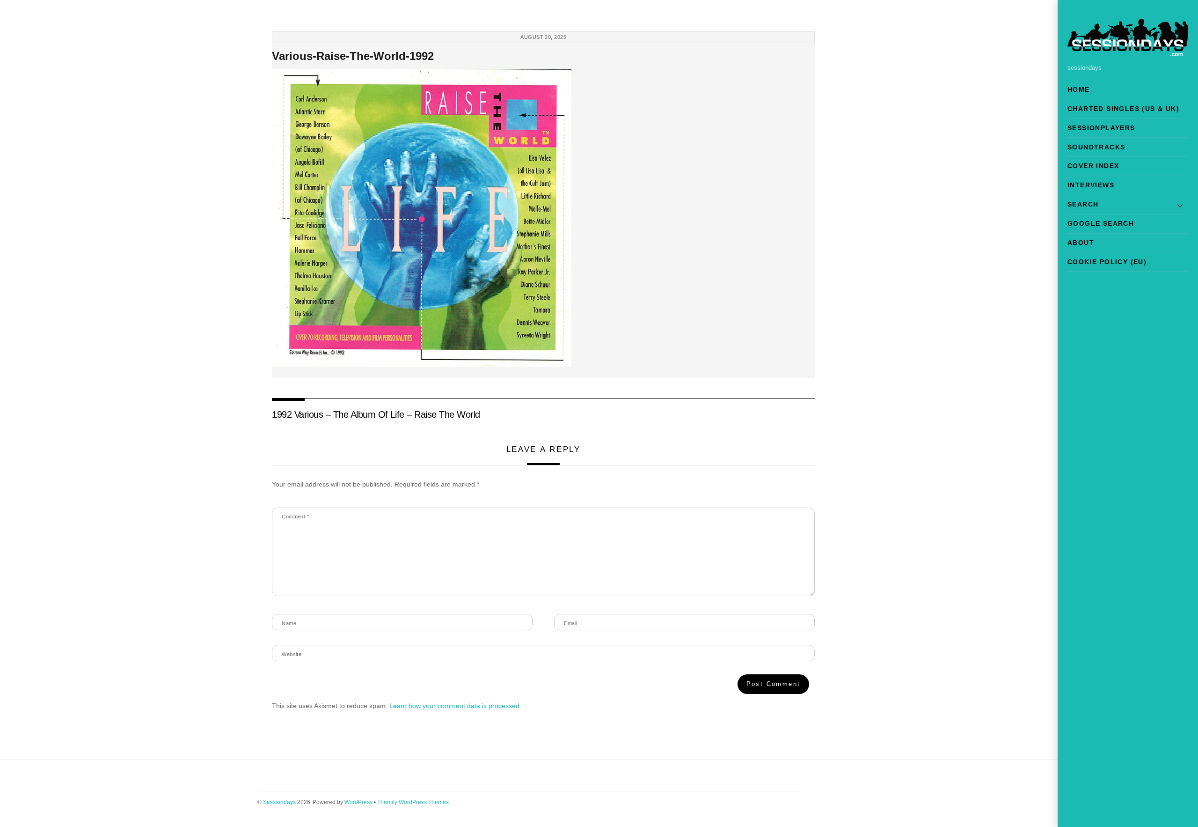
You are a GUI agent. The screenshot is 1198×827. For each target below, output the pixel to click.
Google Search (1100, 223)
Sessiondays (279, 802)
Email (570, 623)
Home (1078, 89)
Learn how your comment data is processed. (455, 705)
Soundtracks (1096, 147)
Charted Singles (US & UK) (1123, 108)
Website (291, 654)
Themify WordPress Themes (413, 802)
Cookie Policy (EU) (1107, 262)
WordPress (358, 802)
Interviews (1090, 185)
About (1080, 242)
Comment (295, 516)
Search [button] (1082, 204)
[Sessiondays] (1127, 52)
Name (289, 623)
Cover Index (1093, 166)
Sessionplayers (1101, 128)
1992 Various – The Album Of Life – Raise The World (376, 414)
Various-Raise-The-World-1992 (353, 56)
